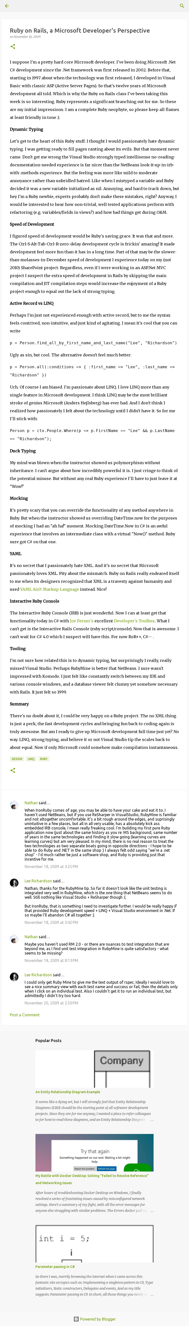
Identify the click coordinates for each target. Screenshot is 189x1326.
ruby (43, 759)
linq (31, 759)
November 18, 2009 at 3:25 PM (51, 866)
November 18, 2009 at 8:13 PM (51, 960)
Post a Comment (25, 1015)
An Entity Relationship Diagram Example (67, 1092)
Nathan (31, 803)
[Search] (21, 6)
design (17, 759)
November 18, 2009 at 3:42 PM (51, 922)
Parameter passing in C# (55, 1267)
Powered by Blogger (97, 1319)
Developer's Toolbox (134, 620)
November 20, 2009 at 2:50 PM (51, 1003)
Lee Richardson (38, 881)
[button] (13, 46)
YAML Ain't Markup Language (49, 589)
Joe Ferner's (82, 620)
